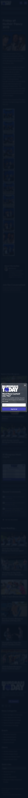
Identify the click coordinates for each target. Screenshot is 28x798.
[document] (14, 399)
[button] (25, 385)
